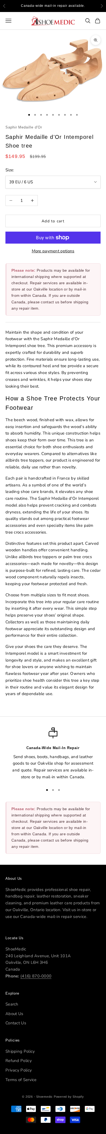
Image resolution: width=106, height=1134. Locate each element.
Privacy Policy (18, 1070)
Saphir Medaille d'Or (23, 127)
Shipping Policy (20, 1051)
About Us (14, 1013)
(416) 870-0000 (35, 976)
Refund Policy (18, 1060)
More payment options (53, 251)
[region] (53, 754)
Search (11, 1004)
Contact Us (15, 1023)
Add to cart (53, 221)
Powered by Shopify (69, 1096)
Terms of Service (21, 1079)
